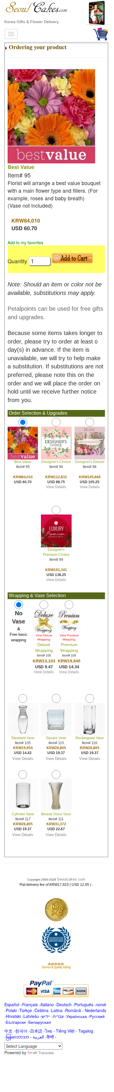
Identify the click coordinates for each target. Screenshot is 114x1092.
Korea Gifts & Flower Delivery (31, 21)
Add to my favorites (25, 242)
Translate (46, 1052)
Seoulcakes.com (71, 879)
